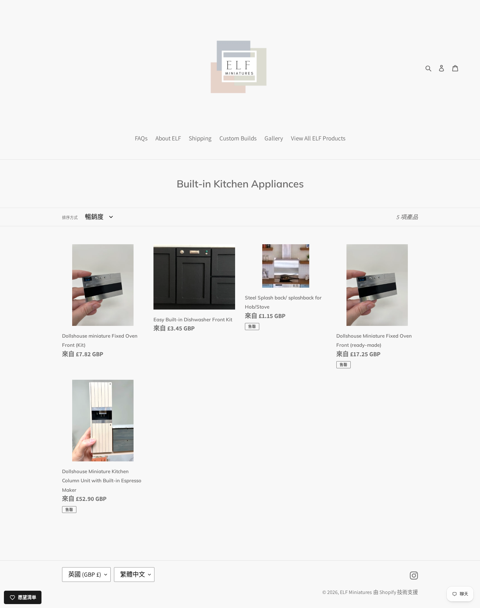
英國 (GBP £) (84, 574)
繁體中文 (132, 574)
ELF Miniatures (356, 592)
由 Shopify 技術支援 (395, 592)
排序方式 (70, 217)
